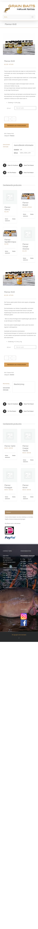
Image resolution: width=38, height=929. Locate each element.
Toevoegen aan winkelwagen (16, 125)
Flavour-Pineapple (8, 486)
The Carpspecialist (25, 602)
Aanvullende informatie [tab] (6, 146)
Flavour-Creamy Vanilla (26, 448)
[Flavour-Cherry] (10, 197)
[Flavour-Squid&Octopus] (10, 231)
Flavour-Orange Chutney (26, 246)
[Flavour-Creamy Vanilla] (28, 436)
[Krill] (19, 44)
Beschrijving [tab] (6, 383)
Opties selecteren (7, 219)
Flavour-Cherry (7, 208)
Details (13, 219)
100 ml (9, 108)
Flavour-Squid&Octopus (10, 240)
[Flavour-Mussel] (28, 194)
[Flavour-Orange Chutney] (28, 234)
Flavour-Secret (26, 486)
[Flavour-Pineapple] (10, 475)
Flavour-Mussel (26, 203)
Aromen (12, 375)
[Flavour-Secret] (28, 475)
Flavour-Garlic (9, 446)
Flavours (12, 136)
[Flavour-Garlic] (10, 436)
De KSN (22, 600)
